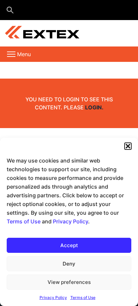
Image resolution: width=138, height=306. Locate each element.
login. (94, 107)
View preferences (69, 282)
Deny (69, 264)
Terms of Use (24, 221)
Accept (69, 245)
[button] (128, 146)
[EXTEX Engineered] (61, 33)
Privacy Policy (70, 221)
